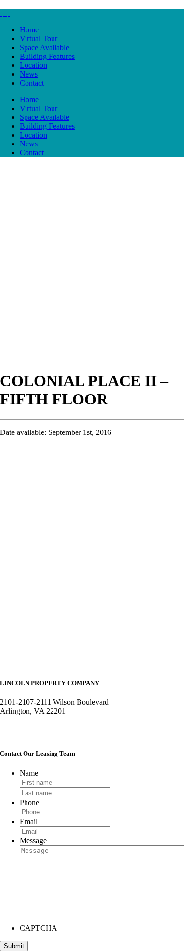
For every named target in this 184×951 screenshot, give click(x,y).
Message (33, 840)
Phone (29, 802)
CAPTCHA (38, 928)
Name (29, 773)
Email (29, 821)
